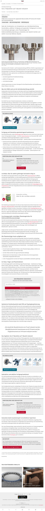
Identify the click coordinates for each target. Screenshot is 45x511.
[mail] (29, 510)
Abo (26, 500)
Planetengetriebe (19, 134)
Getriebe (30, 223)
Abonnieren (22, 288)
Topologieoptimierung (36, 208)
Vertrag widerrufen (30, 499)
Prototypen (12, 434)
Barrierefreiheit (18, 499)
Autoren (28, 500)
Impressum (22, 499)
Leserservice (9, 499)
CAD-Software (8, 3)
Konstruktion (4, 3)
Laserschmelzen (25, 136)
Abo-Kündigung (36, 499)
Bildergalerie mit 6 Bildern (10, 127)
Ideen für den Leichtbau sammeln (25, 196)
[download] (35, 509)
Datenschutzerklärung (9, 294)
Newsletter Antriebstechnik (25, 403)
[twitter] (9, 509)
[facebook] (24, 494)
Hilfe (27, 499)
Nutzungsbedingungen (16, 293)
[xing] (16, 509)
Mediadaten (40, 499)
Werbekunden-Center (18, 500)
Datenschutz (13, 499)
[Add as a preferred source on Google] (22, 497)
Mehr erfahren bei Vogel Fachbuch (12, 447)
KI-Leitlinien (23, 500)
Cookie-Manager (5, 499)
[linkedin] (22, 509)
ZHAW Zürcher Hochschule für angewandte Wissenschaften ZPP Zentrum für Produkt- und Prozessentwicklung (21, 19)
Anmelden (42, 1)
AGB (25, 499)
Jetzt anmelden (21, 167)
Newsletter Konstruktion (24, 159)
